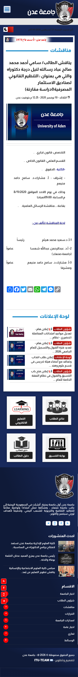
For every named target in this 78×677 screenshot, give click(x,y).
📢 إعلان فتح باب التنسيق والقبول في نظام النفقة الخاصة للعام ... (51, 375)
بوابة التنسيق (57, 455)
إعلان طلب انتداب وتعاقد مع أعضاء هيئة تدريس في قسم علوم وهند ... (51, 361)
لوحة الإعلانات (54, 316)
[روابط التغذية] (3, 581)
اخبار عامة (68, 627)
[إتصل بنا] (54, 523)
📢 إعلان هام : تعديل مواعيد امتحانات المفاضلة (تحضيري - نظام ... (52, 333)
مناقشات (68, 607)
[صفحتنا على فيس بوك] (3, 588)
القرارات (69, 613)
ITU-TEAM (41, 660)
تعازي (71, 633)
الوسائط (69, 640)
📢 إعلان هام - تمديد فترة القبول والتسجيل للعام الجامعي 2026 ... (51, 347)
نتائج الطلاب (56, 418)
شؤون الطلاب (65, 600)
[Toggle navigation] (7, 9)
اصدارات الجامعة (64, 620)
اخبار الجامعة (67, 593)
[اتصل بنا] (3, 594)
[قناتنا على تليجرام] (3, 601)
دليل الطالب (21, 455)
